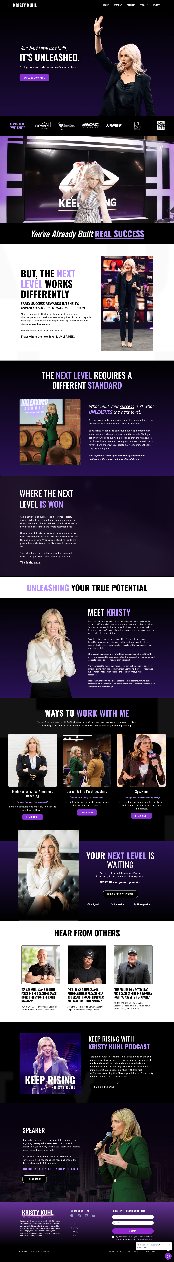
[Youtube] (94, 1215)
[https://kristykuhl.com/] (25, 5)
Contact (74, 1235)
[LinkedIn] (86, 1215)
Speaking (74, 1231)
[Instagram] (79, 1215)
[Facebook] (72, 1215)
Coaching (74, 1227)
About (73, 1224)
